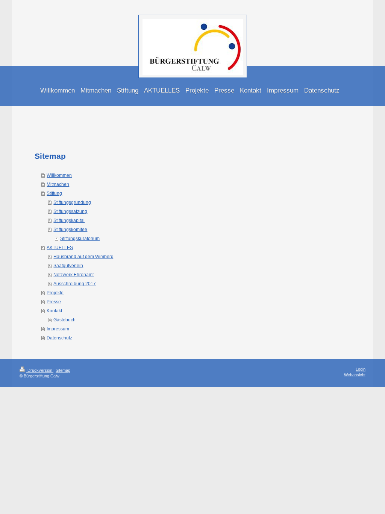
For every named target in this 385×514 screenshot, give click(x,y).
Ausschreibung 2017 (74, 283)
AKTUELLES (60, 247)
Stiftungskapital (69, 220)
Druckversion (39, 370)
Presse (54, 301)
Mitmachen (58, 184)
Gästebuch (64, 319)
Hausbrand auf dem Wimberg (83, 256)
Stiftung (54, 193)
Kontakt (54, 310)
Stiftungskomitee (70, 229)
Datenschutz (59, 338)
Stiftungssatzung (70, 211)
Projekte (55, 292)
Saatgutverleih (68, 265)
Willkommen (59, 175)
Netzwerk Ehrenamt (73, 274)
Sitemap (63, 370)
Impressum (58, 329)
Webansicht (354, 375)
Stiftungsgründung (72, 202)
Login (360, 369)
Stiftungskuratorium (80, 238)
